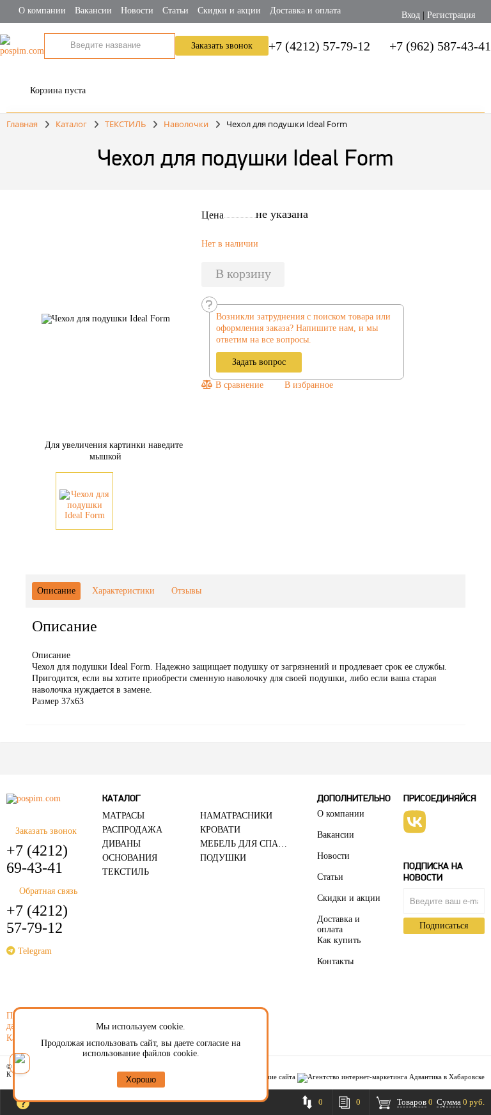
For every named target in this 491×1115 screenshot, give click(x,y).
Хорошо (141, 1079)
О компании (42, 10)
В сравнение (238, 385)
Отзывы (186, 591)
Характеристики (123, 591)
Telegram (33, 951)
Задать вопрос (259, 362)
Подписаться (443, 925)
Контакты (335, 961)
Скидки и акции (229, 10)
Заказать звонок (222, 45)
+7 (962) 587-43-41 (440, 46)
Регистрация (451, 15)
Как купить (339, 940)
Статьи (175, 10)
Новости (137, 10)
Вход (410, 15)
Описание (56, 591)
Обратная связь (48, 891)
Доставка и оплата (305, 10)
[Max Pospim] (20, 1063)
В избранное (308, 385)
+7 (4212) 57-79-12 (319, 46)
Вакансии (93, 10)
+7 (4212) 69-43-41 (37, 859)
